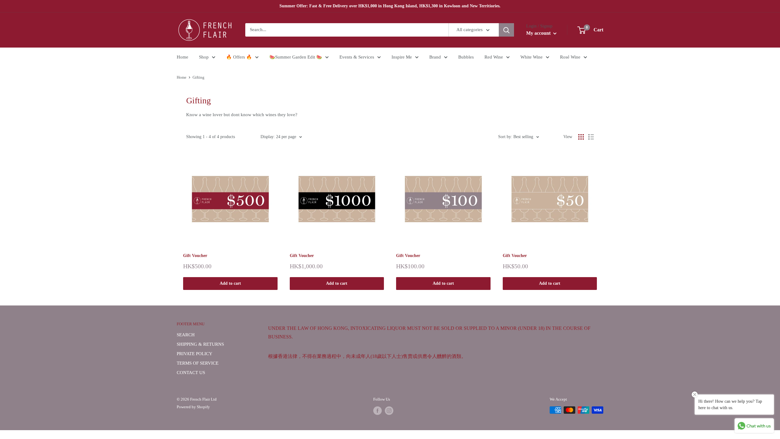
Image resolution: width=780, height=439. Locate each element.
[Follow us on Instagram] (389, 410)
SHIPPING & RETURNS (200, 344)
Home (182, 57)
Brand (435, 57)
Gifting (198, 77)
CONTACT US (191, 372)
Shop (204, 57)
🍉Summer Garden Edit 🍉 (295, 57)
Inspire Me (402, 57)
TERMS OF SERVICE (197, 363)
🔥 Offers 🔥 (239, 57)
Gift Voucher (195, 255)
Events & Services (356, 57)
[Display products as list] (591, 137)
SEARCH (186, 334)
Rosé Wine (570, 57)
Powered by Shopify (193, 407)
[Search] (506, 30)
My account (539, 33)
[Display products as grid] (581, 137)
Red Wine (493, 57)
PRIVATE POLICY (194, 353)
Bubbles (466, 57)
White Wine (531, 57)
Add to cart (230, 283)
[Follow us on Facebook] (377, 410)
